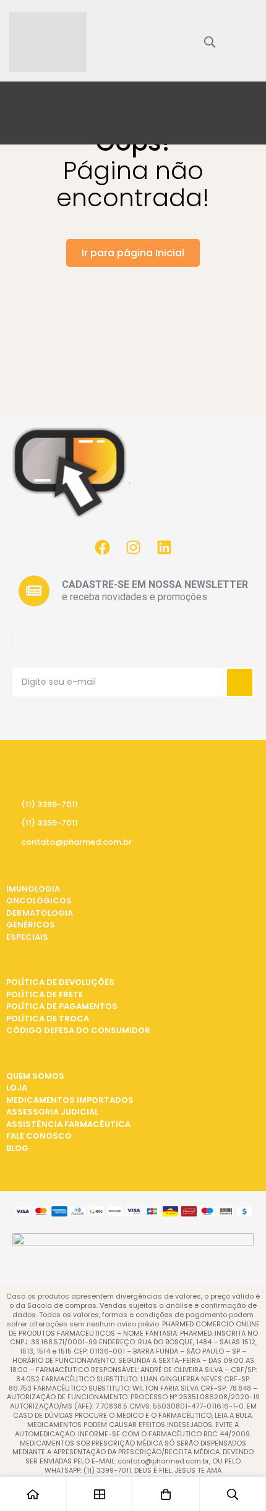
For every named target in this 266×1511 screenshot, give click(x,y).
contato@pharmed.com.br (76, 842)
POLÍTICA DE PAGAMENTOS (62, 1006)
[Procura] (210, 42)
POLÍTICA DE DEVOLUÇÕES (60, 982)
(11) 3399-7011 (49, 804)
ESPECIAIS (27, 937)
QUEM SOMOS (35, 1076)
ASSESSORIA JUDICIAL (52, 1112)
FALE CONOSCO (39, 1136)
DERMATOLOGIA (39, 913)
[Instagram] (133, 547)
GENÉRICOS (30, 925)
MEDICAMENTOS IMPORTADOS (70, 1100)
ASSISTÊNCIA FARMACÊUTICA (68, 1124)
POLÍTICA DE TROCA (47, 1018)
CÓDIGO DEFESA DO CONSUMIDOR (78, 1030)
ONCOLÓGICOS (39, 900)
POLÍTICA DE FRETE (44, 994)
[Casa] (33, 1494)
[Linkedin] (163, 547)
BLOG (17, 1148)
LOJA (16, 1088)
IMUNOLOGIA (33, 889)
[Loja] (100, 1494)
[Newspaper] (34, 591)
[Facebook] (102, 547)
